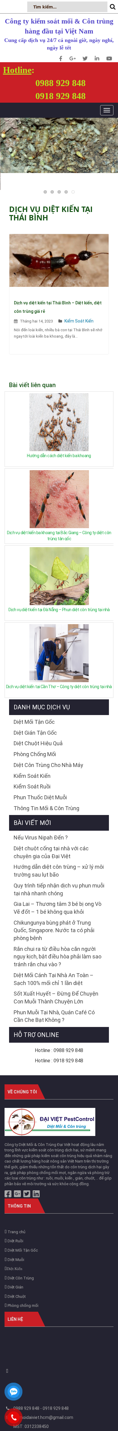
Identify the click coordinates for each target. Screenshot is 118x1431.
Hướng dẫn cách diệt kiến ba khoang (59, 455)
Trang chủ (16, 1232)
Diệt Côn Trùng (20, 1278)
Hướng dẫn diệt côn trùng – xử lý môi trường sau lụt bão (59, 871)
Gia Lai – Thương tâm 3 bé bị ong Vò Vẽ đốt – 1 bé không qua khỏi (57, 908)
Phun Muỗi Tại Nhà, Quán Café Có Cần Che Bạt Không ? (54, 1016)
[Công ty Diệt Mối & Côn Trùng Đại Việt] (50, 1121)
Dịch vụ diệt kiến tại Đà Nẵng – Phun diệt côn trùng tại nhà (59, 609)
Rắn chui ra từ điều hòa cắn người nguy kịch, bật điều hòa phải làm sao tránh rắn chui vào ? (57, 956)
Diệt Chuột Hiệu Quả (38, 743)
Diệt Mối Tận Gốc (34, 722)
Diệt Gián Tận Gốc (35, 733)
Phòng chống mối (22, 1305)
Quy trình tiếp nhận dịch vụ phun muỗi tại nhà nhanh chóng (59, 889)
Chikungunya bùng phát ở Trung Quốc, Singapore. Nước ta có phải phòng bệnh (54, 930)
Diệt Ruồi (15, 1241)
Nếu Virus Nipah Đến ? (41, 837)
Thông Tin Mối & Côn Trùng (46, 808)
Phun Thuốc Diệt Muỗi (40, 797)
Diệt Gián (15, 1287)
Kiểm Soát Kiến (78, 321)
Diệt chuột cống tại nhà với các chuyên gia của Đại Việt (51, 852)
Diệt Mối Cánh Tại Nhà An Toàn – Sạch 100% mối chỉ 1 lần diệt (53, 979)
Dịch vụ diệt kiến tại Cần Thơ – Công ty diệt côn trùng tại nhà (59, 686)
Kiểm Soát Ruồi (32, 786)
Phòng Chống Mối (35, 754)
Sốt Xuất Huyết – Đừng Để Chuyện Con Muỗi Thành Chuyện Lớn (56, 997)
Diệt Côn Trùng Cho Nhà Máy (48, 765)
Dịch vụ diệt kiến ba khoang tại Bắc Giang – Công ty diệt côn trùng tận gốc (59, 535)
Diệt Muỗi (15, 1259)
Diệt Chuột (16, 1296)
